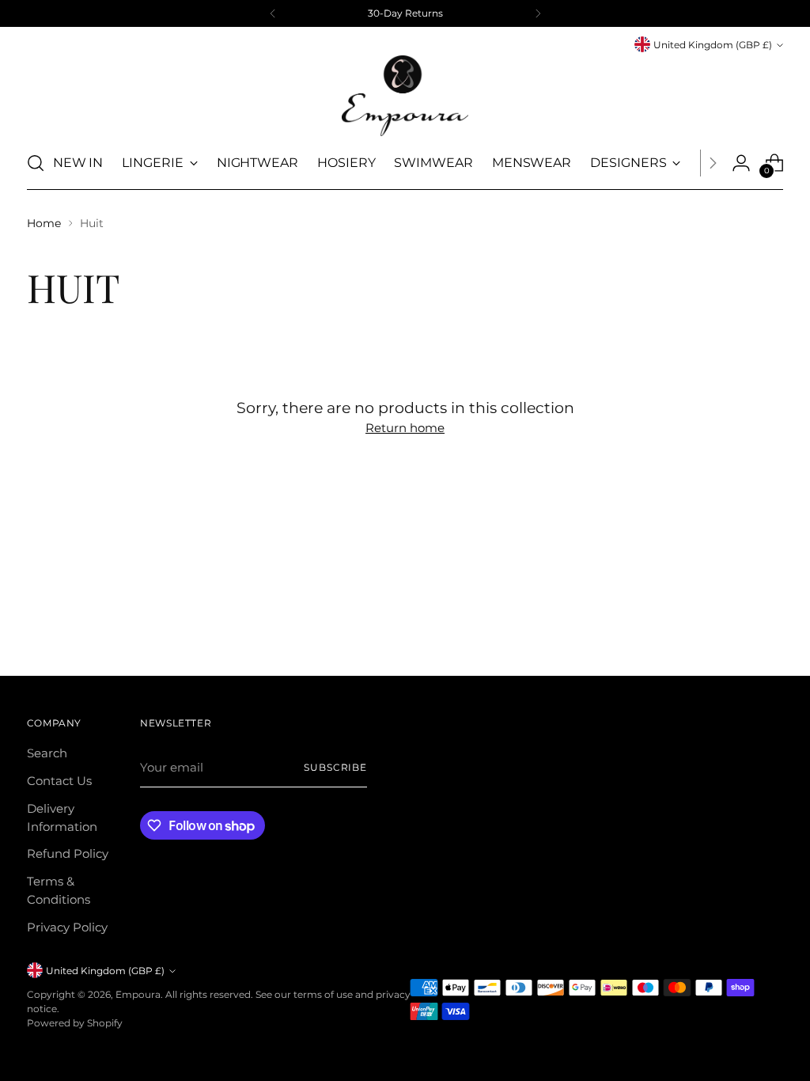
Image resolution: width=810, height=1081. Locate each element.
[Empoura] (405, 95)
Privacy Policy (67, 927)
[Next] (537, 13)
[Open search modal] (35, 163)
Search (47, 752)
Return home (405, 427)
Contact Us (59, 780)
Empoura (138, 994)
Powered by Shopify (75, 1023)
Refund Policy (67, 853)
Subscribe (335, 767)
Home (44, 223)
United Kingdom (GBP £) (712, 45)
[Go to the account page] (741, 163)
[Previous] (272, 13)
